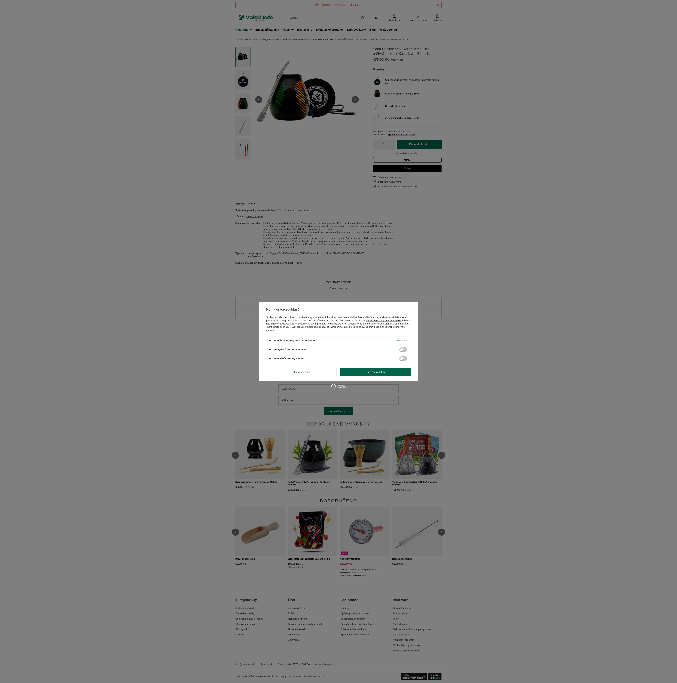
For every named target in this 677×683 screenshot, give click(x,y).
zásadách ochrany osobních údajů (383, 320)
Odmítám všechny (301, 371)
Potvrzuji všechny (375, 371)
